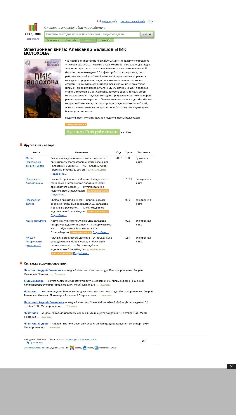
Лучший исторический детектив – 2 (34, 241)
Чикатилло (31, 312)
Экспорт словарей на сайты (37, 348)
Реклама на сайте (88, 339)
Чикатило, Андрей (36, 323)
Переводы (70, 40)
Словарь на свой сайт (133, 21)
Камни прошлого (36, 220)
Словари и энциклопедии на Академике (74, 27)
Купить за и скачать (92, 132)
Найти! (147, 34)
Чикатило (30, 291)
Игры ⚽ (105, 40)
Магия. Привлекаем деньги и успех (35, 162)
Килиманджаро (34, 280)
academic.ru (33, 39)
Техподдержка (72, 339)
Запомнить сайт (108, 21)
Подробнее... (59, 173)
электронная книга (98, 191)
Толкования (53, 40)
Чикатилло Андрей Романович (44, 302)
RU (149, 21)
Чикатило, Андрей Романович (43, 270)
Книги (88, 40)
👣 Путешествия (35, 342)
